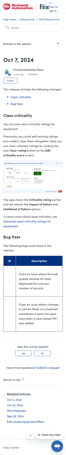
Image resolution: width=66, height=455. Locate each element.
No (42, 353)
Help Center (9, 19)
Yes (23, 353)
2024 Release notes (49, 19)
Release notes (27, 19)
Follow (10, 80)
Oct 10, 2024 (15, 405)
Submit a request (48, 367)
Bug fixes (17, 104)
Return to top (12, 380)
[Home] (26, 6)
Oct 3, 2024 (14, 400)
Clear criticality (21, 97)
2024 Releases (16, 410)
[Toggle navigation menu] (50, 3)
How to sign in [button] (53, 8)
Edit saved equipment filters (25, 421)
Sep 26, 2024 (15, 416)
